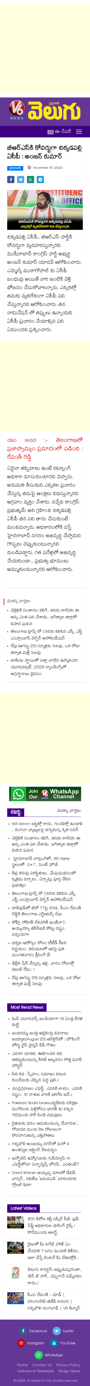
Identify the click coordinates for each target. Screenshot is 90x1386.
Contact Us (42, 1365)
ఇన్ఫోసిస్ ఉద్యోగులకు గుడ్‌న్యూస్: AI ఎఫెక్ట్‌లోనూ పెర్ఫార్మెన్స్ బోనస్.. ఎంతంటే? (45, 1161)
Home (22, 1365)
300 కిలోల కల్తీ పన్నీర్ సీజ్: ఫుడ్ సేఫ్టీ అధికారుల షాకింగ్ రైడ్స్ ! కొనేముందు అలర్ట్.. (53, 1226)
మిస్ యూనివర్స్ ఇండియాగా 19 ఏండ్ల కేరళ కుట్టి (47, 1022)
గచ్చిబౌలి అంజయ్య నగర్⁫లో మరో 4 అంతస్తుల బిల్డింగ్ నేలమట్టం (40, 1147)
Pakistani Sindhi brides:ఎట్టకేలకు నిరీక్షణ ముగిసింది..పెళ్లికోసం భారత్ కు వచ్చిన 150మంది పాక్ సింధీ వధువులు (45, 1109)
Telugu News (69, 1371)
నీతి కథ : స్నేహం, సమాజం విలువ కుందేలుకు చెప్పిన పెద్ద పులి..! (39, 1077)
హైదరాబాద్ (15, 168)
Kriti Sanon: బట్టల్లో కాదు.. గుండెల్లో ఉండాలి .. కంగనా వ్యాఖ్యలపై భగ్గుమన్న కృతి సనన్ (47, 827)
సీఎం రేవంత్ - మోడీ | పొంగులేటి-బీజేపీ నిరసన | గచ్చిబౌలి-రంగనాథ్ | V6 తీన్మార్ (54, 1302)
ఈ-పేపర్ (63, 131)
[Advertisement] (45, 49)
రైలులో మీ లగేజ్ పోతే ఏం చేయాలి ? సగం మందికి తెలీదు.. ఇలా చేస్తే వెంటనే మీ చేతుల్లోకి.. (54, 1251)
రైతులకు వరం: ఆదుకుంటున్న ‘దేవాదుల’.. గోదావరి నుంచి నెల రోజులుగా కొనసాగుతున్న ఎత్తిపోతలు (45, 1130)
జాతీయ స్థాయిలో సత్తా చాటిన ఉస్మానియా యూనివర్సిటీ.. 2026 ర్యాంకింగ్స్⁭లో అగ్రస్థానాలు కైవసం (44, 668)
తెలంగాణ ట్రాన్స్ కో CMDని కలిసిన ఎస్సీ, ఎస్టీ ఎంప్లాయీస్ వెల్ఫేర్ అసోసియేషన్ (46, 635)
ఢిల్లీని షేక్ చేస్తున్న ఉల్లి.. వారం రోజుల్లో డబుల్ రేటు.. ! (43, 967)
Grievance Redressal (36, 1371)
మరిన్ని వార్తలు (69, 811)
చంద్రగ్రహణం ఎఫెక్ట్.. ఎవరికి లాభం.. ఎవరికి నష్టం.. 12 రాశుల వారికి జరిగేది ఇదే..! (47, 1092)
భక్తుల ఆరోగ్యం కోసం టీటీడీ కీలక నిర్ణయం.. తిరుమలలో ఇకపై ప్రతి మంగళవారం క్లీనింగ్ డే (39, 949)
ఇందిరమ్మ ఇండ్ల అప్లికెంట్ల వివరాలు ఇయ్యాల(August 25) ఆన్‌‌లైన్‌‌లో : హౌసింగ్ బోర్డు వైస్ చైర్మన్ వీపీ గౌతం (46, 1039)
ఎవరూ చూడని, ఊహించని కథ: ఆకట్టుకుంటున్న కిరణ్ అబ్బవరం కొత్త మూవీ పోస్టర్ (47, 1060)
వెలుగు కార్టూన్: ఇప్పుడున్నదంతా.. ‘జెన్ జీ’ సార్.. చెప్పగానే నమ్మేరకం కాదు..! (55, 1277)
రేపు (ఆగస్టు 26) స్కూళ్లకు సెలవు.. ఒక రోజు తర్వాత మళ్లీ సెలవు (45, 650)
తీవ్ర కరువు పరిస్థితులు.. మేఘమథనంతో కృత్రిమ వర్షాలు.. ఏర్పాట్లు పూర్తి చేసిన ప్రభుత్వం (44, 879)
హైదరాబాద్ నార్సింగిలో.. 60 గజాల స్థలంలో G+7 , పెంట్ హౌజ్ (41, 862)
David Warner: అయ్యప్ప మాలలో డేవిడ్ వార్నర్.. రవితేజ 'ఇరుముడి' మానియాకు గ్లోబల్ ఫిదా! (44, 1179)
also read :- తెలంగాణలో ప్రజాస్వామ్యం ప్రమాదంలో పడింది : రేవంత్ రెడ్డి (45, 449)
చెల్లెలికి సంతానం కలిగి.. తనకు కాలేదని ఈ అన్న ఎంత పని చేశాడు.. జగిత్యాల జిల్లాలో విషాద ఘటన (45, 617)
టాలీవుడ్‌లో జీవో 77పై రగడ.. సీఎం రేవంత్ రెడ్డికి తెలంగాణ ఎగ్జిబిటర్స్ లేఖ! (46, 911)
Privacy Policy (68, 1365)
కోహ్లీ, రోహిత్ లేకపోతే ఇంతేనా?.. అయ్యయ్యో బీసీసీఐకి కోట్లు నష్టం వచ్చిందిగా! (39, 929)
